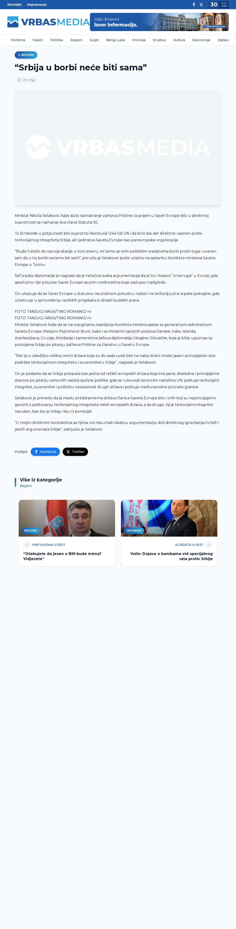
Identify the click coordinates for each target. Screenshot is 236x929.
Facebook (48, 452)
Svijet (94, 40)
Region (76, 40)
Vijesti (37, 40)
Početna (18, 40)
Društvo (159, 40)
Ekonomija (201, 40)
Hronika (138, 40)
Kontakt (14, 5)
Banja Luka (115, 40)
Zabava (224, 40)
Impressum (37, 5)
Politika (56, 40)
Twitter (78, 452)
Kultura (179, 40)
